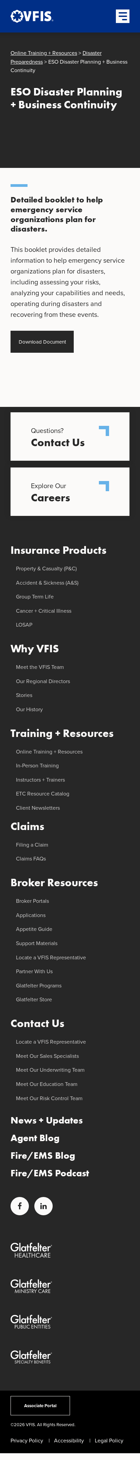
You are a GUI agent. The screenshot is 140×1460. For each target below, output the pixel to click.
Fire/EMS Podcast (50, 1173)
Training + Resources (62, 733)
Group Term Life (35, 597)
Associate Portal (40, 1405)
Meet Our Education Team (46, 1084)
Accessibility (69, 1440)
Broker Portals (32, 901)
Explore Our (50, 493)
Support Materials (36, 943)
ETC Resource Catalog (42, 794)
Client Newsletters (38, 808)
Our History (29, 709)
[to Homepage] (37, 16)
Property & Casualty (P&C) (46, 568)
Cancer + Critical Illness (43, 611)
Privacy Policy (27, 1440)
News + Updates (47, 1120)
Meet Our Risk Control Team (49, 1098)
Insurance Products (58, 550)
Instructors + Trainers (40, 780)
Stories (24, 695)
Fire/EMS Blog (43, 1155)
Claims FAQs (31, 859)
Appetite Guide (34, 929)
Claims (27, 826)
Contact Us (37, 1023)
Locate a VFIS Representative (51, 957)
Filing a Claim (32, 845)
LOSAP (24, 625)
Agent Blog (35, 1138)
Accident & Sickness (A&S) (47, 583)
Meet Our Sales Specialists (47, 1056)
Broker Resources (54, 883)
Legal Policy (109, 1440)
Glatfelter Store (34, 999)
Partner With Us (34, 971)
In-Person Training (37, 765)
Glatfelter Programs (39, 985)
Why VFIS (35, 649)
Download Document (42, 342)
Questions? (58, 438)
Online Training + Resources (44, 53)
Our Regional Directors (43, 681)
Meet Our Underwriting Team (50, 1070)
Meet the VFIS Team (40, 667)
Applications (31, 915)
